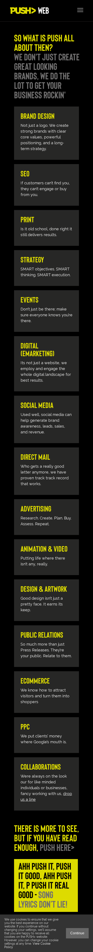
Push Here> (57, 847)
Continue (77, 933)
